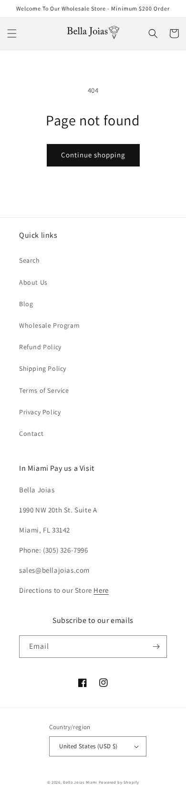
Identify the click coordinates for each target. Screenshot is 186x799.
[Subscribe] (155, 646)
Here (100, 590)
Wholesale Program (49, 325)
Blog (26, 304)
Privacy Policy (40, 412)
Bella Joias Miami (80, 782)
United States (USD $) (88, 746)
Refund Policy (40, 347)
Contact (31, 433)
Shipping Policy (42, 368)
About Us (33, 282)
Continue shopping (93, 154)
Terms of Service (44, 390)
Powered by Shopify (119, 782)
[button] (11, 33)
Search (29, 260)
